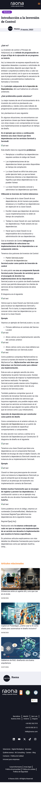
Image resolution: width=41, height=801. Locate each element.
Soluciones (6, 749)
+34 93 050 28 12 (31, 727)
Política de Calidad (17, 756)
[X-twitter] (24, 739)
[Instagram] (35, 739)
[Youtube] (19, 739)
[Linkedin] (13, 739)
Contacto (6, 756)
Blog (34, 752)
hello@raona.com (31, 731)
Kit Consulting (20, 752)
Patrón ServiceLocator (14, 258)
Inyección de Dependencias (12, 424)
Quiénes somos (8, 752)
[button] (39, 4)
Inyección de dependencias (16, 261)
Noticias (7, 12)
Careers (28, 752)
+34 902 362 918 (32, 723)
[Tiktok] (29, 739)
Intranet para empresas (11, 759)
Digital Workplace (18, 749)
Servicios (28, 749)
